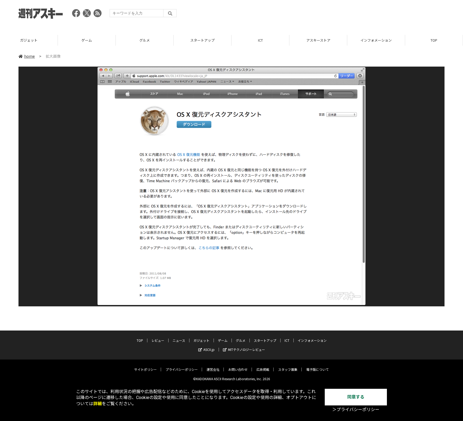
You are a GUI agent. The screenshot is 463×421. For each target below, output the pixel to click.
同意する (355, 397)
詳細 (97, 403)
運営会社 (213, 369)
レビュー (157, 340)
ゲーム (86, 40)
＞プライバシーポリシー (355, 409)
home (29, 56)
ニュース (179, 340)
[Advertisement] (347, 15)
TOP (434, 40)
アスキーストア (318, 40)
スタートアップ (202, 40)
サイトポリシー (145, 369)
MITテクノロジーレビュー (246, 349)
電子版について (317, 369)
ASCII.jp (209, 349)
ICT (260, 40)
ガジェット (29, 40)
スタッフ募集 (287, 369)
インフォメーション (376, 40)
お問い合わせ (238, 369)
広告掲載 (262, 369)
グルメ (144, 40)
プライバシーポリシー (182, 369)
